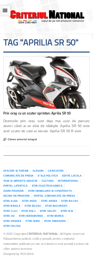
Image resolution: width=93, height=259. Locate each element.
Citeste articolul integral (20, 139)
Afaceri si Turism (15, 171)
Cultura (48, 181)
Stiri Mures (55, 216)
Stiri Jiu (9, 216)
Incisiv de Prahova (16, 196)
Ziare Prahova (13, 191)
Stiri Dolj (28, 211)
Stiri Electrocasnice (47, 186)
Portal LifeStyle (15, 186)
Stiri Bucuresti (56, 206)
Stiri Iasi (67, 211)
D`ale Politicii (48, 175)
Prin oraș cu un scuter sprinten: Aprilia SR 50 (37, 113)
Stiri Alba (10, 201)
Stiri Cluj (10, 211)
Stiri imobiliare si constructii (50, 191)
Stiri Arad (29, 201)
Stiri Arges (49, 201)
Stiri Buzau (33, 206)
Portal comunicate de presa (54, 196)
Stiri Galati (48, 211)
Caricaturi (56, 171)
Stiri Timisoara (55, 221)
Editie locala (72, 175)
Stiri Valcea (12, 226)
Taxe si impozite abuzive (20, 181)
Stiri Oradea (12, 221)
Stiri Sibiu (33, 221)
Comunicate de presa (18, 175)
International (68, 181)
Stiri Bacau (69, 201)
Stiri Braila (12, 206)
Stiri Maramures (31, 216)
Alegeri (38, 171)
